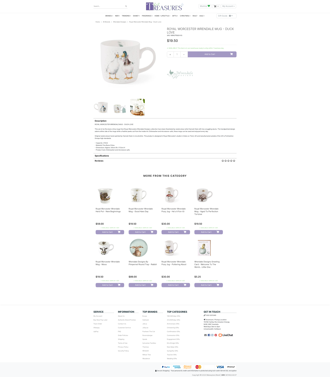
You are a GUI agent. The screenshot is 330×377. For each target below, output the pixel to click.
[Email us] (205, 335)
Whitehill (145, 351)
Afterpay (96, 328)
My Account (227, 6)
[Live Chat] (225, 335)
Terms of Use (122, 343)
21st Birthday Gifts (173, 320)
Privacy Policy (123, 347)
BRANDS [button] (108, 16)
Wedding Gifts (172, 358)
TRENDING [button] (126, 16)
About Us (121, 316)
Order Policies (123, 335)
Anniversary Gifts (173, 324)
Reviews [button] (99, 160)
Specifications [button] (102, 155)
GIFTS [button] (174, 16)
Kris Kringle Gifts (173, 343)
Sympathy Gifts (172, 351)
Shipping (121, 339)
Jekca (144, 324)
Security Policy (123, 351)
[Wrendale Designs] (180, 74)
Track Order (97, 324)
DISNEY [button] (136, 16)
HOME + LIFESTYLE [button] (162, 16)
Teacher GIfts (172, 355)
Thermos (145, 347)
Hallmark (145, 320)
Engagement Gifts (173, 339)
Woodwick (146, 358)
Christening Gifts (173, 328)
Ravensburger (147, 335)
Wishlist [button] (204, 6)
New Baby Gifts (172, 347)
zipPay (95, 331)
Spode (144, 339)
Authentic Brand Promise (127, 320)
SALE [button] (201, 16)
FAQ (119, 331)
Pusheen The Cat (148, 331)
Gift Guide (223, 16)
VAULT (194, 16)
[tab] (165, 134)
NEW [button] (117, 16)
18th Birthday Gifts (173, 316)
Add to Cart (210, 54)
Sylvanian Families (149, 343)
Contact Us (122, 324)
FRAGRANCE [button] (146, 16)
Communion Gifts (173, 335)
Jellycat (145, 328)
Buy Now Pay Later (100, 320)
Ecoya (144, 316)
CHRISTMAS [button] (184, 16)
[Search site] (126, 6)
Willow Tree (146, 355)
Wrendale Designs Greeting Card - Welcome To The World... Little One (207, 264)
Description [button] (100, 121)
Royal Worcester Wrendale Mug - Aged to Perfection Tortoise (206, 211)
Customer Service (124, 328)
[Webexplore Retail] (165, 6)
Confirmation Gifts (173, 331)
